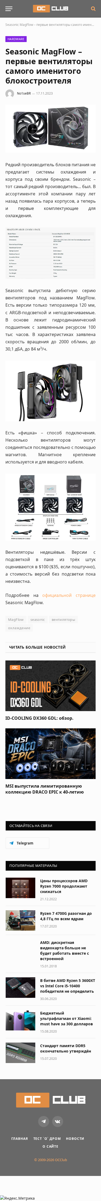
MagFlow (16, 619)
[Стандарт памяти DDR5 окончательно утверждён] (20, 1053)
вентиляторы (63, 619)
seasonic (37, 619)
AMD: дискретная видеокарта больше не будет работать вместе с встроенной (64, 950)
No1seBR (24, 93)
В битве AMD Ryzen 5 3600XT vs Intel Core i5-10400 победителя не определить (67, 986)
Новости (75, 1138)
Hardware (16, 39)
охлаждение (19, 627)
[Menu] (8, 9)
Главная (19, 1138)
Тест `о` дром (47, 1138)
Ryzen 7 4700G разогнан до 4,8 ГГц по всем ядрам (66, 916)
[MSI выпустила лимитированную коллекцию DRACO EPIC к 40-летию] (50, 753)
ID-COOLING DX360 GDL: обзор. (39, 718)
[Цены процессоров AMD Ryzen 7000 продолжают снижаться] (20, 888)
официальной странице (69, 595)
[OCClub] (50, 8)
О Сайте (50, 1146)
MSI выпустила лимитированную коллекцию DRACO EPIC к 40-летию (44, 789)
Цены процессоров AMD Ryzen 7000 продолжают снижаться (64, 886)
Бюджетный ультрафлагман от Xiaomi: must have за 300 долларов (66, 1018)
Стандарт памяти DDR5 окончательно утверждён (65, 1048)
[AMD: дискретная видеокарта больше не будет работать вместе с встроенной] (20, 949)
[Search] (93, 9)
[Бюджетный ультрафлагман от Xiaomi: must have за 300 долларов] (20, 1020)
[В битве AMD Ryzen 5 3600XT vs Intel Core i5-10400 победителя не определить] (20, 987)
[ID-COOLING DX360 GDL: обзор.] (50, 685)
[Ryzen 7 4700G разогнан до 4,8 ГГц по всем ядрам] (20, 920)
